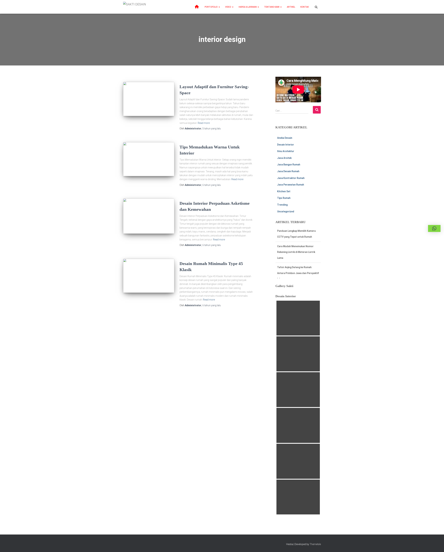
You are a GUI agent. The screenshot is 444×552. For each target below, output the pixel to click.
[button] (219, 7)
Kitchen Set (283, 191)
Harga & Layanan (248, 7)
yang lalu (211, 128)
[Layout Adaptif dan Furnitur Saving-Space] (148, 99)
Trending (282, 204)
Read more (204, 123)
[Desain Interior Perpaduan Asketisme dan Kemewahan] (148, 216)
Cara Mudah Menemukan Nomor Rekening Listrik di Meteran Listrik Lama (296, 236)
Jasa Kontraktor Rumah (291, 178)
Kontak (304, 7)
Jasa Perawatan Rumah (290, 184)
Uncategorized (285, 211)
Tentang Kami (272, 7)
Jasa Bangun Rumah (288, 164)
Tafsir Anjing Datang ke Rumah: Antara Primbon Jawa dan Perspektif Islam (298, 258)
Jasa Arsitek (284, 158)
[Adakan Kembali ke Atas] (437, 545)
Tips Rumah (284, 198)
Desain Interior (285, 144)
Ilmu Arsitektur (285, 151)
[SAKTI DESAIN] (135, 7)
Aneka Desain (284, 137)
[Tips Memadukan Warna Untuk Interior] (148, 159)
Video (228, 7)
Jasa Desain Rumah (288, 171)
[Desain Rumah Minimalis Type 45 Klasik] (148, 276)
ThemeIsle (315, 544)
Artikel (291, 7)
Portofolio (211, 7)
